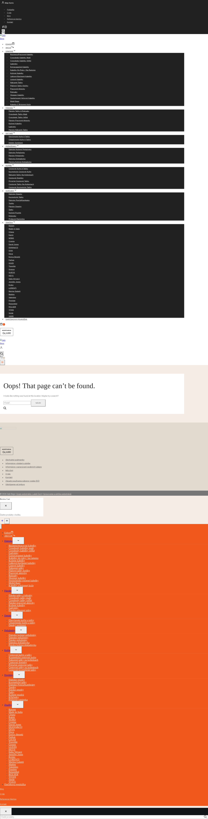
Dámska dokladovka (17, 159)
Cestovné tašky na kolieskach (21, 184)
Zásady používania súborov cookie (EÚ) (22, 481)
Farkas (11, 260)
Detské (7, 615)
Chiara (11, 232)
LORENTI (12, 288)
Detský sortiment (16, 143)
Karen (11, 235)
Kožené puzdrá (15, 213)
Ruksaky (13, 92)
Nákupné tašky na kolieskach (21, 175)
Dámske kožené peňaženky (20, 149)
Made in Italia (14, 229)
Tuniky (11, 203)
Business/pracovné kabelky (21, 54)
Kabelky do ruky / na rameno (23, 70)
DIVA (11, 251)
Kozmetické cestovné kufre (20, 172)
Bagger (11, 226)
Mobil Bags (14, 101)
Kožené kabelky (16, 73)
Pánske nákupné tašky (18, 130)
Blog (9, 16)
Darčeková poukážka (16, 319)
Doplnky (8, 675)
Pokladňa (10, 10)
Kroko (11, 285)
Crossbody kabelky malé (20, 58)
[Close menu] (1, 526)
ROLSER (12, 307)
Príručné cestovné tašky (19, 181)
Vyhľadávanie (206, 817)
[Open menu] (2, 362)
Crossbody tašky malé (18, 114)
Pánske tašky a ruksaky (19, 111)
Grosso (12, 269)
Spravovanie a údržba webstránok (57, 494)
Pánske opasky (15, 206)
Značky (8, 705)
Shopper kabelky (17, 95)
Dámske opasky (15, 194)
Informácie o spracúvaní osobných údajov (24, 467)
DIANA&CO (13, 247)
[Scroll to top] (2, 521)
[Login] (91, 348)
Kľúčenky (12, 216)
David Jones (14, 244)
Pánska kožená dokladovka (20, 162)
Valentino (12, 297)
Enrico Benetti (14, 257)
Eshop (9, 44)
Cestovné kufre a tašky (18, 169)
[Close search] (6, 811)
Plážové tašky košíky (19, 86)
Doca (11, 254)
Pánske (7, 590)
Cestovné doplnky (16, 178)
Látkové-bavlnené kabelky (21, 76)
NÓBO (11, 238)
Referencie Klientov (8, 799)
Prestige (12, 301)
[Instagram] (5, 27)
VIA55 (11, 316)
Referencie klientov (14, 19)
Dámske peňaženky (17, 153)
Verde (11, 313)
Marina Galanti (14, 291)
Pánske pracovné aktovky (19, 120)
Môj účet (9, 470)
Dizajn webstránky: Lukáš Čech (29, 494)
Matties (12, 294)
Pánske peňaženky (16, 156)
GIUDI (11, 263)
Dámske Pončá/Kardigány (19, 200)
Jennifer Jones (15, 282)
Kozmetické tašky (16, 197)
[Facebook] (3, 27)
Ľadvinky (14, 64)
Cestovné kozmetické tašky (20, 187)
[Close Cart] (6, 505)
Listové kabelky (16, 79)
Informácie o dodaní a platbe (18, 463)
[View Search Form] (3, 31)
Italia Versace (14, 279)
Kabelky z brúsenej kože (20, 104)
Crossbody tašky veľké (18, 117)
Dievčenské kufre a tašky (19, 136)
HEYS (11, 276)
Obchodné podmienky (15, 460)
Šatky (11, 210)
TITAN (11, 310)
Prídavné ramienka (17, 219)
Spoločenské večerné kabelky (22, 98)
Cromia (12, 241)
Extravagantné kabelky (19, 67)
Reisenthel (13, 304)
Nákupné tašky (16, 82)
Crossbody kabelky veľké (20, 61)
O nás (9, 13)
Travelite (12, 266)
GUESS (12, 272)
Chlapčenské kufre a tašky (20, 140)
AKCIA (8, 48)
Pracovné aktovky (17, 89)
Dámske (8, 541)
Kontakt (10, 22)
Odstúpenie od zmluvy (15, 484)
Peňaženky (9, 630)
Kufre (7, 650)
